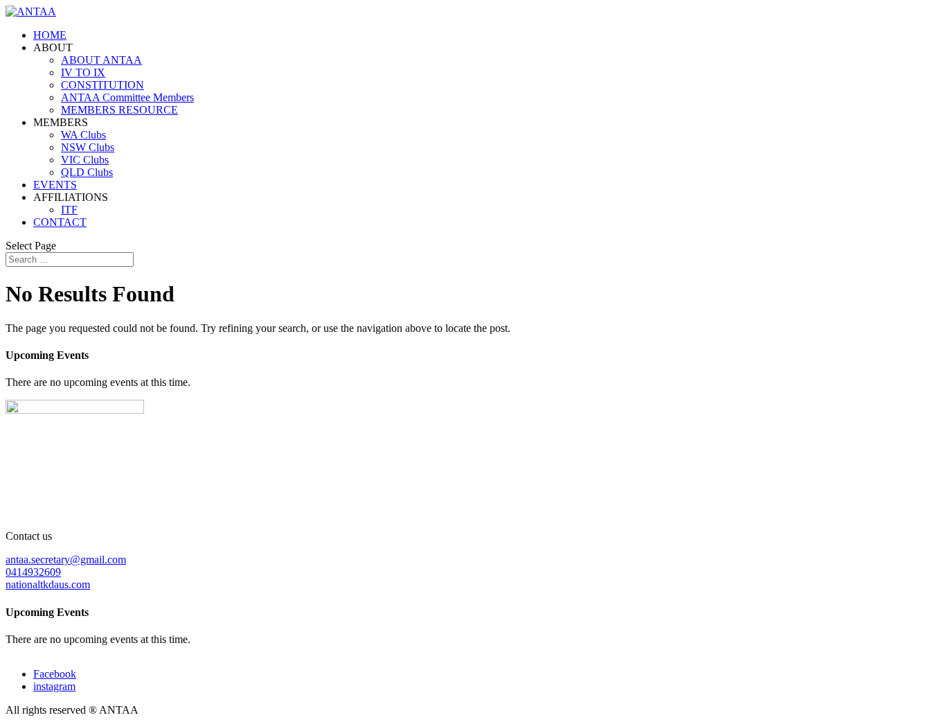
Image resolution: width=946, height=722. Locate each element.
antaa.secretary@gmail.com (66, 559)
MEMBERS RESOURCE (119, 110)
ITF (69, 209)
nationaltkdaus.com (48, 584)
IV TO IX (83, 72)
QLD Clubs (87, 172)
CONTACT (60, 222)
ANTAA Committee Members (127, 97)
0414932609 (33, 572)
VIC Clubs (85, 160)
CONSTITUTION (102, 85)
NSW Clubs (87, 147)
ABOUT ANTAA (101, 60)
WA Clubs (83, 135)
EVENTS (55, 185)
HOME (49, 35)
